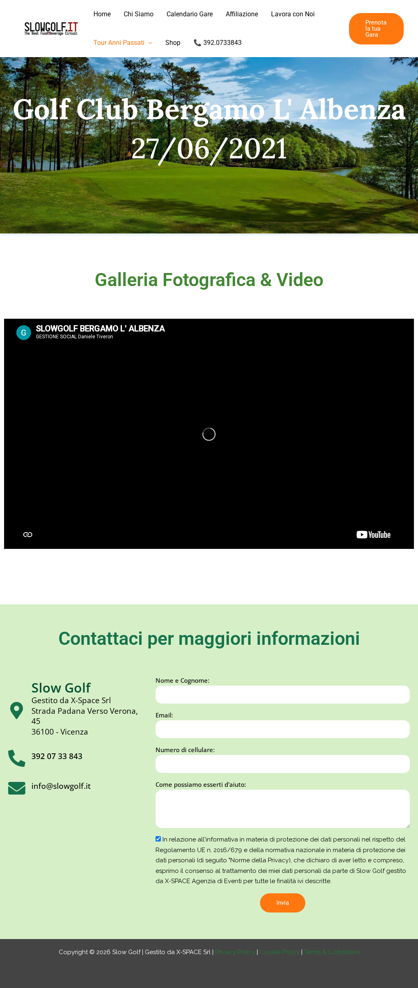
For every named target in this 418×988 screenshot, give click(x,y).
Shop (172, 43)
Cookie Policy (280, 952)
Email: (164, 715)
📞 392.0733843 (217, 43)
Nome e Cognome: (182, 680)
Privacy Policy (235, 952)
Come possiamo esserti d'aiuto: (201, 784)
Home (102, 14)
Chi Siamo (138, 14)
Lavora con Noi (293, 14)
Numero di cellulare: (185, 750)
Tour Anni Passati (119, 43)
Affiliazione (242, 14)
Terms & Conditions (332, 952)
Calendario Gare (190, 14)
